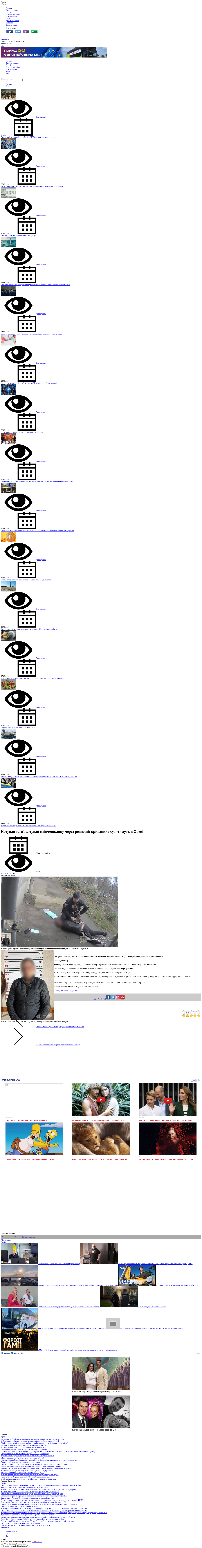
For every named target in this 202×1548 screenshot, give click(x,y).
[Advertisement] (71, 1062)
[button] (5, 926)
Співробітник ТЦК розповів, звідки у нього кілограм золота (60, 1027)
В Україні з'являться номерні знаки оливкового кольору (58, 1045)
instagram (32, 1237)
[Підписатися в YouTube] (122, 998)
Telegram (24, 1237)
